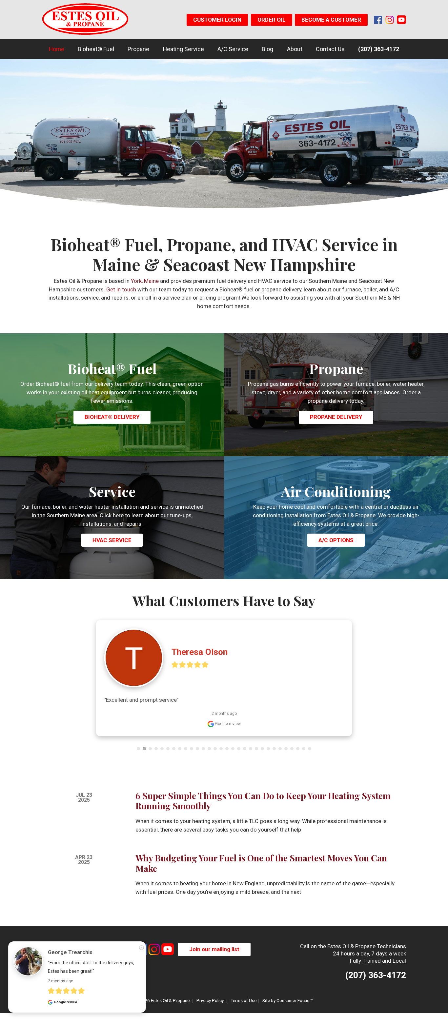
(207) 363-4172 (378, 49)
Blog (267, 49)
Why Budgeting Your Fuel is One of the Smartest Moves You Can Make (261, 863)
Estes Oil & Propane (170, 1000)
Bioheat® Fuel (96, 49)
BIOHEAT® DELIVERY (112, 417)
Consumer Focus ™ (294, 1000)
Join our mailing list (214, 949)
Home (56, 49)
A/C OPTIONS (336, 540)
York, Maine (145, 281)
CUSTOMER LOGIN (217, 19)
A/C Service (232, 49)
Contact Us (330, 49)
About (294, 49)
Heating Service (183, 49)
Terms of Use (243, 1000)
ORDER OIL (271, 19)
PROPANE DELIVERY (336, 417)
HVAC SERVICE (112, 540)
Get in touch (121, 289)
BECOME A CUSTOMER (331, 19)
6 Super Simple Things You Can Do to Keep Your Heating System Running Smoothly (263, 801)
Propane (138, 49)
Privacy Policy (210, 1000)
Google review (227, 723)
